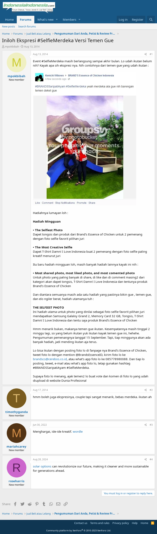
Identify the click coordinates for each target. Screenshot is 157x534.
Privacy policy (120, 523)
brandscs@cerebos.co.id (50, 359)
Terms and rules (99, 523)
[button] (57, 19)
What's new (45, 19)
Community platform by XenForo (78, 530)
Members (69, 19)
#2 (151, 390)
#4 (151, 459)
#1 (151, 54)
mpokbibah (12, 46)
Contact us (80, 523)
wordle (78, 431)
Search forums (27, 26)
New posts (8, 26)
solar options (42, 466)
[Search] (151, 19)
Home (9, 19)
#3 (151, 425)
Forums (25, 19)
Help (135, 523)
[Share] (145, 54)
